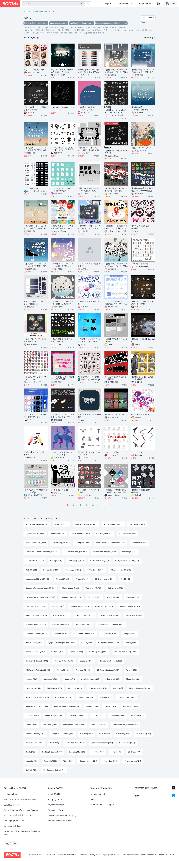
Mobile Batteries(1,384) (35, 734)
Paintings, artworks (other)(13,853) (40, 597)
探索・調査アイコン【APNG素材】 (89, 415)
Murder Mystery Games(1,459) (125, 725)
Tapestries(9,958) (83, 624)
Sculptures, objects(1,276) (63, 734)
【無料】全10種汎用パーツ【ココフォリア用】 (89, 108)
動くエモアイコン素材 (140, 414)
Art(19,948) (126, 579)
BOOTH (26, 11)
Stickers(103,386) (137, 524)
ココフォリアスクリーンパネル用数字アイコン (35, 415)
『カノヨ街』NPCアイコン (142, 148)
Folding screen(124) (133, 761)
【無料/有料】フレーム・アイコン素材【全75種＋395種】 (35, 149)
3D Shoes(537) (134, 752)
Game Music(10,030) (61, 624)
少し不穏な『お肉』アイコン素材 (89, 491)
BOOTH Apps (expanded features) (20, 799)
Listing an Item (10, 794)
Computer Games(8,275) (108, 643)
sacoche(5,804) (86, 661)
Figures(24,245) (63, 579)
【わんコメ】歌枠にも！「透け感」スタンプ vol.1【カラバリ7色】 (114, 302)
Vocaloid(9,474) (60, 634)
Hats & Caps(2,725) (63, 697)
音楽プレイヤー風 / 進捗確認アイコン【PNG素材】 (62, 70)
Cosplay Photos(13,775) (71, 597)
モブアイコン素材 (111, 452)
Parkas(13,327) (94, 597)
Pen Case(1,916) (50, 725)
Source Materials (39, 11)
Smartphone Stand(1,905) (74, 725)
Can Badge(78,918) (104, 533)
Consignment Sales (12, 826)
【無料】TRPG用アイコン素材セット (116, 340)
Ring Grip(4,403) (133, 679)
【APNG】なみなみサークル (62, 107)
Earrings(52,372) (83, 543)
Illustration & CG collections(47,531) (110, 543)
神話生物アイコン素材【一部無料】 (142, 227)
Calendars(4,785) (50, 679)
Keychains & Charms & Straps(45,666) (41, 552)
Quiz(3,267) (118, 688)
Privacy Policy (94, 855)
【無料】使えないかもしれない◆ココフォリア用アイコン (62, 149)
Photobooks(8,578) (34, 643)
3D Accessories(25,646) (121, 570)
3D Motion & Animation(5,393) (38, 670)
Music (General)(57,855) (36, 543)
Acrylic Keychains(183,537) (37, 524)
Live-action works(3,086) (139, 688)
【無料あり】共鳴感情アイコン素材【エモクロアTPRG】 (115, 491)
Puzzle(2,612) (105, 697)
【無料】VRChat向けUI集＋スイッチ (115, 151)
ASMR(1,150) (104, 734)
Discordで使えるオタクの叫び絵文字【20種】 (62, 378)
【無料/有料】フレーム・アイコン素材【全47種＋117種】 (142, 70)
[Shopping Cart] (158, 3)
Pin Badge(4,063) (54, 688)
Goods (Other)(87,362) (80, 533)
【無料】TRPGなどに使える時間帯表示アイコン (35, 340)
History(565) (116, 752)
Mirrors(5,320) (63, 670)
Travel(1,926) (31, 725)
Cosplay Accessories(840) (102, 743)
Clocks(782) (31, 752)
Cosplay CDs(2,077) (78, 715)
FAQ (93, 799)
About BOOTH (125, 4)
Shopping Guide (55, 799)
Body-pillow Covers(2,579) (37, 706)
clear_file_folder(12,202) (36, 606)
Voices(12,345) (113, 597)
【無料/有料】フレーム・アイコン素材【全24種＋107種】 (115, 70)
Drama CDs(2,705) (85, 697)
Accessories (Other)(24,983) (38, 579)
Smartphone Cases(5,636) (111, 661)
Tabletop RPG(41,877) (35, 561)
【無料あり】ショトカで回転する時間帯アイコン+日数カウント (62, 227)
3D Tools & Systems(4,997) (108, 670)
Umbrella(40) (31, 770)
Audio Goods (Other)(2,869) (37, 697)
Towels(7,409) (131, 643)
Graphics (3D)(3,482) (98, 688)
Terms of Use (50, 855)
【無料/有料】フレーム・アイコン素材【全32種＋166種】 (115, 264)
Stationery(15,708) (94, 588)
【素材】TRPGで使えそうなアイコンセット (62, 340)
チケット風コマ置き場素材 (115, 414)
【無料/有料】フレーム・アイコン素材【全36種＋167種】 (62, 302)
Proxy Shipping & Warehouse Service (21, 810)
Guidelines (83, 855)
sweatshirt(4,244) (33, 688)
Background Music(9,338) (84, 634)
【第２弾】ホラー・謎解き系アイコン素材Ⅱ (142, 302)
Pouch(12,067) (58, 606)
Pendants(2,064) (117, 715)
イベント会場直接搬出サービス (17, 815)
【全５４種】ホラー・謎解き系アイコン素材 (35, 108)
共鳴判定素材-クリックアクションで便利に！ (35, 302)
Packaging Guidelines (14, 820)
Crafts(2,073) (98, 715)
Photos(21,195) (82, 579)
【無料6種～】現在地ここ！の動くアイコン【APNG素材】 (116, 227)
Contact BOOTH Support (102, 804)
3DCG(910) (54, 743)
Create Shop (145, 4)
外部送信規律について (111, 855)
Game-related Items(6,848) (125, 652)
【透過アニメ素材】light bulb (143, 340)
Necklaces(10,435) (61, 615)
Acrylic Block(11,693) (104, 606)
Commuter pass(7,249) (35, 652)
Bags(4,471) (70, 679)
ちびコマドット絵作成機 (34, 69)
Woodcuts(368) (50, 761)
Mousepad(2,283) (130, 706)
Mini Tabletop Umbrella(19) (54, 770)
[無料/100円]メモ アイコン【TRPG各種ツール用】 (89, 189)
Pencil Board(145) (110, 761)
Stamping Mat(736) (77, 752)
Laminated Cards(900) (74, 743)
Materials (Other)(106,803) (86, 524)
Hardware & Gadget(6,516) (37, 661)
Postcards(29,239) (51, 570)
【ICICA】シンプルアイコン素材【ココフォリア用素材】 (89, 340)
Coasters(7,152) (76, 652)
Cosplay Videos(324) (88, 761)
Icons (51, 11)
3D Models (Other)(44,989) (75, 552)
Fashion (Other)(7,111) (98, 652)
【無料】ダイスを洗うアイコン (89, 302)
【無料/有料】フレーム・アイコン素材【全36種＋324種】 (142, 108)
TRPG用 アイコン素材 (140, 263)
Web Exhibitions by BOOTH (60, 820)
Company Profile (35, 855)
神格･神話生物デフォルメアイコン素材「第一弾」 (115, 189)
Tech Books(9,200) (109, 634)
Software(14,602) (115, 588)
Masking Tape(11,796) (79, 606)
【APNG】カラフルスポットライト (35, 453)
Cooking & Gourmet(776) (52, 752)
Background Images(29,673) (127, 561)
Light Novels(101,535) (35, 533)
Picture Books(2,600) (126, 697)
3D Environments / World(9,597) (111, 624)
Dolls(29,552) (31, 570)
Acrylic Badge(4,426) (90, 679)
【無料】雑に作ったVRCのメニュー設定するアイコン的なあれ (115, 111)
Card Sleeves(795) (127, 743)
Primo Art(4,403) (112, 679)
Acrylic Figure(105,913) (113, 524)
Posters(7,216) (57, 652)
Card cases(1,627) (98, 725)
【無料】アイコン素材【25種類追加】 (142, 491)
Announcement (98, 794)
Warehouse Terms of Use (66, 855)
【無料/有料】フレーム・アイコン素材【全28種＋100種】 (62, 264)
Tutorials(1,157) (86, 734)
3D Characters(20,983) (104, 579)
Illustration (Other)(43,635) (104, 552)
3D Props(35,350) (76, 561)
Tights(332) (68, 761)
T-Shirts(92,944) (57, 533)
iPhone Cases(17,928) (71, 588)
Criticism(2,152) (32, 715)
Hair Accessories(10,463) (36, 615)
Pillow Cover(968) (143, 734)
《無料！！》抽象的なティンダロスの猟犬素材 (62, 453)
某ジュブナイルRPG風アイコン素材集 (115, 378)
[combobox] (53, 3)
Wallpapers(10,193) (134, 615)
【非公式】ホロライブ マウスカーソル (35, 378)
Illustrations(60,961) (127, 533)
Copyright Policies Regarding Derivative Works (22, 833)
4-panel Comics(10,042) (36, 624)
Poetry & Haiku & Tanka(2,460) (66, 706)
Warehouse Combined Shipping (62, 815)
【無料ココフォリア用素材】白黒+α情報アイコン (61, 189)
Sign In (108, 4)
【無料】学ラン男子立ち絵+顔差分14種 (142, 378)
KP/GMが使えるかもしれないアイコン (89, 453)
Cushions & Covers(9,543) (36, 634)
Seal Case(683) (97, 752)
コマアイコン (136, 452)
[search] (82, 4)
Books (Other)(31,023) (99, 561)
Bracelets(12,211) (133, 597)
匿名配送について (12, 804)
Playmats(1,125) (123, 734)
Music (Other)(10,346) (110, 615)
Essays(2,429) (92, 706)
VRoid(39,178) (56, 561)
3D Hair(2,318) (110, 706)
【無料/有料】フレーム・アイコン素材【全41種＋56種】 (89, 227)
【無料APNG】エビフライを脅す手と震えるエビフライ (62, 415)
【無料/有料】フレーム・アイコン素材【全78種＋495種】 (35, 227)
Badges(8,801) (130, 634)
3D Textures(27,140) (95, 570)
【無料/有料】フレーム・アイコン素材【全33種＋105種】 (89, 149)
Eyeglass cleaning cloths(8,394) (61, 643)
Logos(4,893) (31, 679)
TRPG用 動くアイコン (60, 490)
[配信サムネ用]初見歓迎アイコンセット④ (35, 491)
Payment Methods (56, 804)
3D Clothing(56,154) (60, 543)
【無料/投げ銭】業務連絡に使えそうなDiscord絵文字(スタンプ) (142, 189)
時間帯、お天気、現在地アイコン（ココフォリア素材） (89, 70)
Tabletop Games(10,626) (129, 606)
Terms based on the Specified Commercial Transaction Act (144, 855)
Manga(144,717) (61, 524)
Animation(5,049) (83, 670)
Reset (143, 22)
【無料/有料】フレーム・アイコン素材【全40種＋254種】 (35, 264)
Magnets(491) (31, 761)
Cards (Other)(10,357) (85, 615)
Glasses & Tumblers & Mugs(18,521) (40, 588)
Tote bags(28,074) (73, 570)
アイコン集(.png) (31, 188)
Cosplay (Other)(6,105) (64, 661)
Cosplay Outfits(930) (34, 743)
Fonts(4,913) (131, 670)
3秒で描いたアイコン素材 (88, 377)
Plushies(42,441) (129, 552)
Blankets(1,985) (137, 715)
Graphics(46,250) (139, 543)
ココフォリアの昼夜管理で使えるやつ (89, 264)
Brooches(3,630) (75, 688)
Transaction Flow (55, 810)
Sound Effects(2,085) (54, 715)
